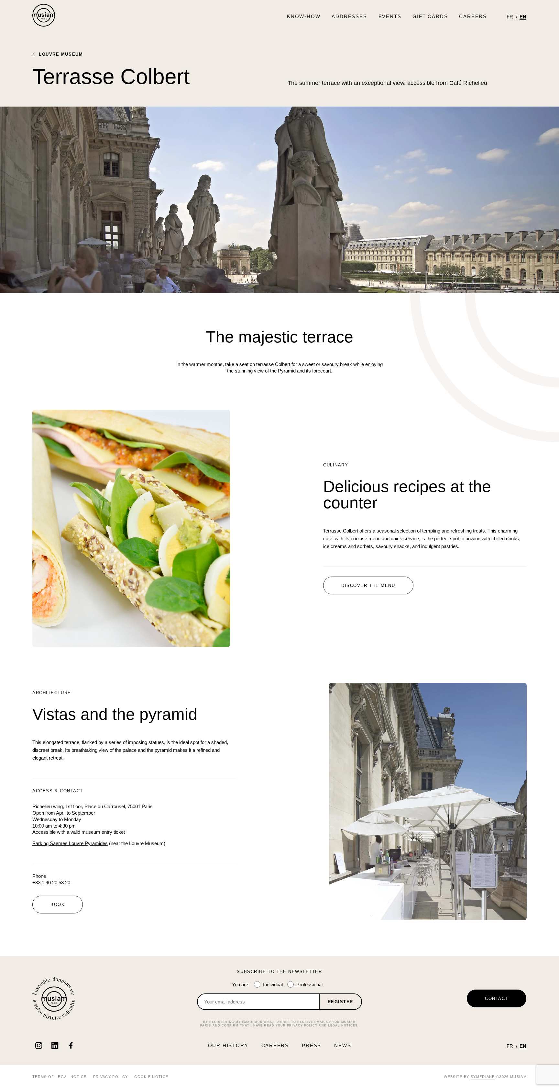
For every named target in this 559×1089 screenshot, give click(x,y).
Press (311, 1045)
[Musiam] (43, 16)
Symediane (483, 1077)
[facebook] (71, 1045)
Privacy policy (110, 1077)
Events (389, 16)
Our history (228, 1045)
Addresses (349, 16)
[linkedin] (55, 1045)
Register (340, 1001)
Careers (473, 16)
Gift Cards (430, 16)
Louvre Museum (61, 54)
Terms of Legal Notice (59, 1077)
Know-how (303, 16)
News (342, 1045)
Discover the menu (368, 585)
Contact (496, 998)
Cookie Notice (151, 1077)
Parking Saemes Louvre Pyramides (70, 843)
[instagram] (38, 1045)
